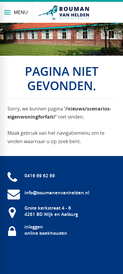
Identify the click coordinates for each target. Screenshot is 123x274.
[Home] (63, 12)
